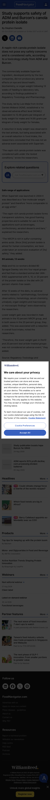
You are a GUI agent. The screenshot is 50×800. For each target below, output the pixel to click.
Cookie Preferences (25, 425)
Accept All (25, 432)
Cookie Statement (37, 418)
